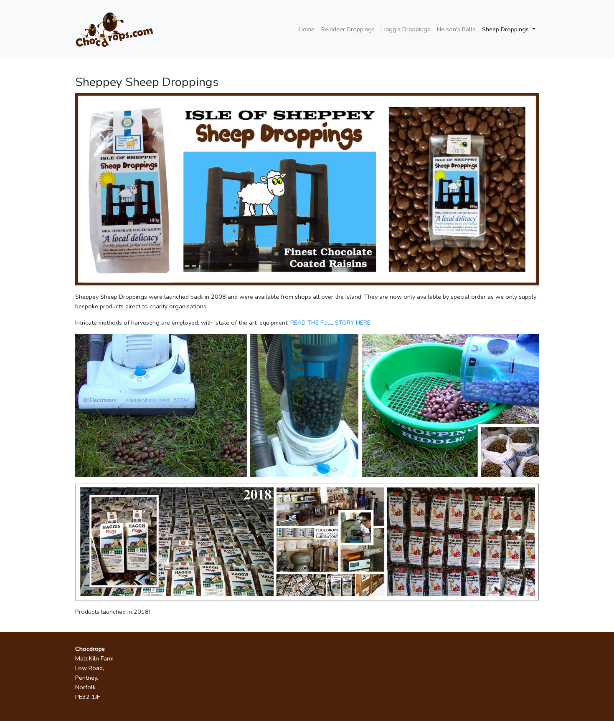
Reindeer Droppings (348, 29)
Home (307, 29)
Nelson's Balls (456, 29)
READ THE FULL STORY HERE (330, 322)
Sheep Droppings (506, 29)
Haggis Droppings (405, 29)
